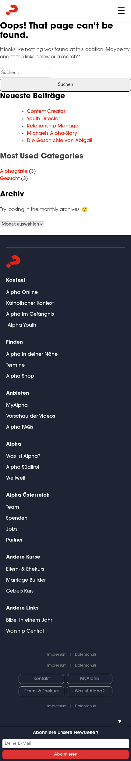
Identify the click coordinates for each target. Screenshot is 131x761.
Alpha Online (22, 292)
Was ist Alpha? (23, 456)
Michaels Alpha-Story (52, 133)
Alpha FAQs (19, 427)
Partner (14, 540)
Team (12, 507)
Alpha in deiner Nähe (32, 354)
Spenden (16, 518)
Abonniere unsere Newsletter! (65, 733)
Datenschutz (85, 655)
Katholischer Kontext (30, 303)
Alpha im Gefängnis (30, 314)
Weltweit (15, 478)
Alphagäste (13, 171)
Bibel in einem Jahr (29, 620)
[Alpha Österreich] (12, 11)
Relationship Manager (53, 126)
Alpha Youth (21, 325)
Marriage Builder (26, 580)
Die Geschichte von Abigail (59, 140)
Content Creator (46, 111)
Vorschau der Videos (30, 416)
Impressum (57, 655)
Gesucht (9, 178)
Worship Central (25, 631)
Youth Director (43, 119)
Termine (15, 365)
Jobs (11, 529)
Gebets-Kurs (20, 591)
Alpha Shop (20, 376)
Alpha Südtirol (22, 467)
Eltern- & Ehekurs (25, 569)
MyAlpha (17, 405)
